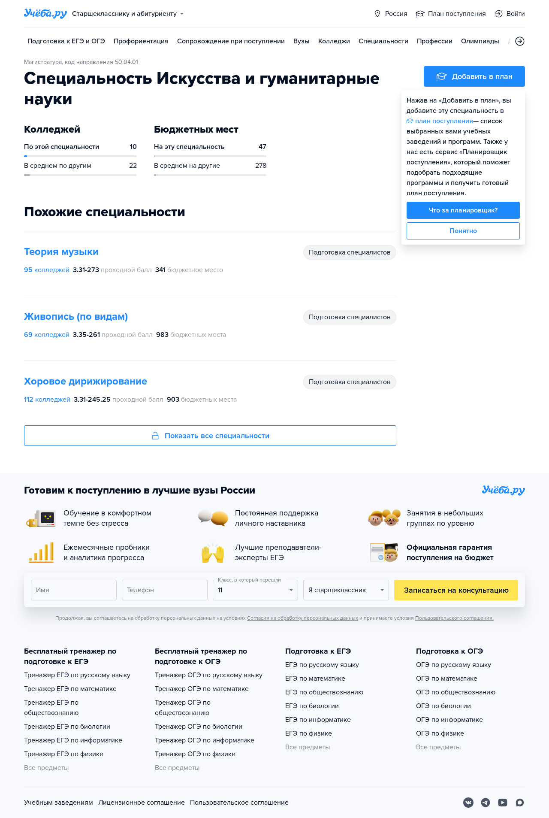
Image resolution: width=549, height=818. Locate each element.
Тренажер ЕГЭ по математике (70, 689)
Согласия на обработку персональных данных (302, 618)
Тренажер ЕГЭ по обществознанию (51, 707)
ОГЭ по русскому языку (453, 664)
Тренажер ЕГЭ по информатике (73, 740)
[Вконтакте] (468, 802)
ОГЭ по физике (440, 733)
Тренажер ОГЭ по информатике (204, 740)
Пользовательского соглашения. (454, 618)
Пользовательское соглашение (239, 802)
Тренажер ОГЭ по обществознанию (183, 707)
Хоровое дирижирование (85, 381)
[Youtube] (503, 802)
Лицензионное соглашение (141, 802)
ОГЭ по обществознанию (455, 692)
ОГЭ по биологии (443, 706)
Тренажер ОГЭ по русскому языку (208, 675)
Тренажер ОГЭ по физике (195, 754)
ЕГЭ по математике (315, 678)
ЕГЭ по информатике (318, 719)
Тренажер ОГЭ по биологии (198, 726)
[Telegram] (485, 802)
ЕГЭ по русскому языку (322, 664)
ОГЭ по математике (446, 678)
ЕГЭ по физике (308, 733)
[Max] (520, 802)
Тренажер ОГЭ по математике (202, 689)
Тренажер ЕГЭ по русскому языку (77, 675)
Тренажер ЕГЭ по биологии (67, 726)
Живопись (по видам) (76, 316)
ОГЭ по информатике (449, 719)
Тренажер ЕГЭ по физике (63, 754)
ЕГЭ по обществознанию (324, 692)
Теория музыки (61, 251)
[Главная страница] (45, 14)
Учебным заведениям (58, 802)
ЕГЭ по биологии (312, 706)
